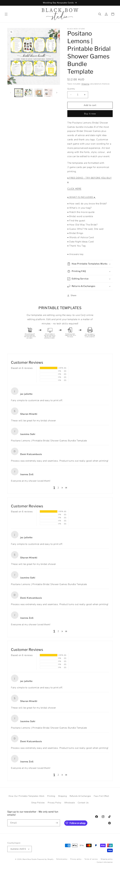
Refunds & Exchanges (80, 796)
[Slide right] (57, 92)
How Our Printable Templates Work (26, 796)
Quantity (71, 88)
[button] (6, 14)
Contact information (105, 862)
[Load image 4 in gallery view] (48, 93)
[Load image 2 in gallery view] (28, 93)
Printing (51, 796)
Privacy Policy (54, 802)
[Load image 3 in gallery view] (38, 93)
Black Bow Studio (30, 859)
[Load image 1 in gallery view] (18, 93)
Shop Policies (38, 802)
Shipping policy (107, 859)
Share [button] (73, 295)
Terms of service (91, 859)
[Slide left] (10, 92)
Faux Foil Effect (101, 796)
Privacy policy (76, 859)
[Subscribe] (56, 822)
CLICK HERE (74, 188)
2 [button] (58, 487)
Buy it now (90, 113)
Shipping (85, 84)
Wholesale (69, 802)
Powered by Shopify (45, 859)
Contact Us (83, 802)
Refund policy (61, 859)
